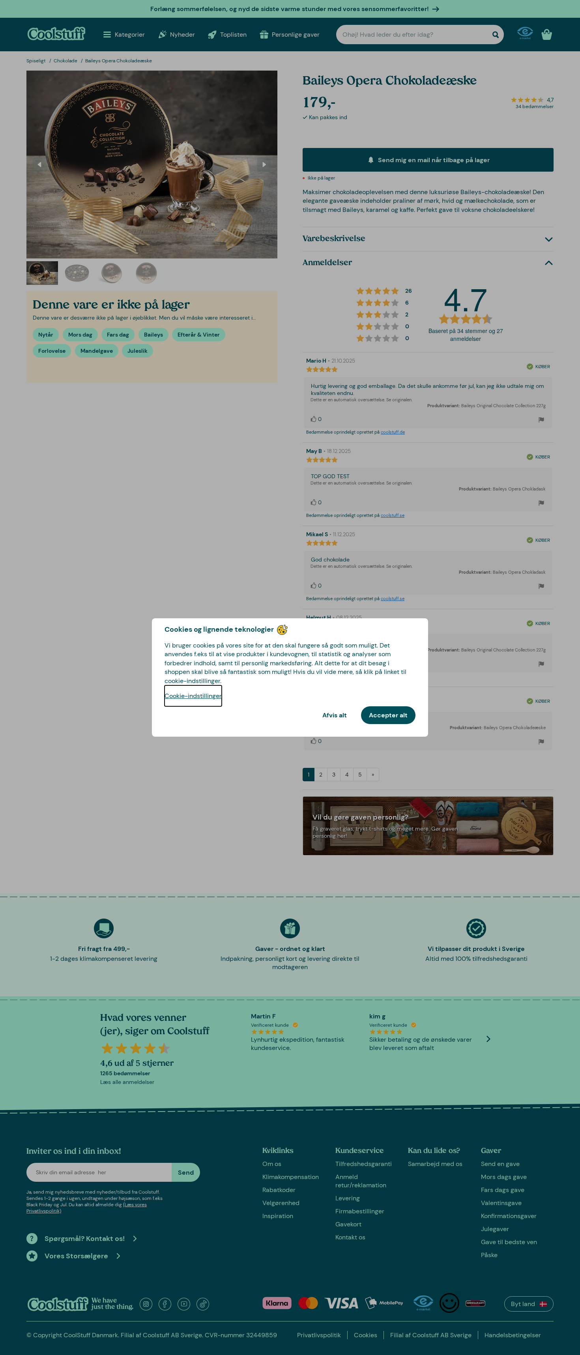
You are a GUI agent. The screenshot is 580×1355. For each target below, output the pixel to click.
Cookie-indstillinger (193, 696)
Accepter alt (388, 715)
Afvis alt (334, 715)
